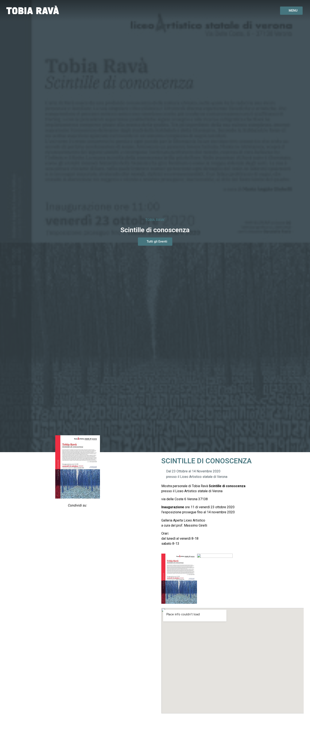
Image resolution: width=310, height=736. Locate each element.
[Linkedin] (263, 10)
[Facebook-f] (242, 10)
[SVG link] (32, 10)
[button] (66, 516)
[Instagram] (252, 10)
